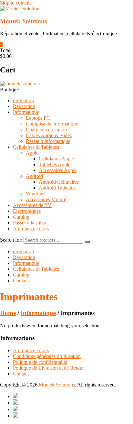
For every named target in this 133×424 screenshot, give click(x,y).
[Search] (87, 242)
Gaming (21, 217)
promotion (23, 100)
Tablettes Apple (54, 164)
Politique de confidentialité (40, 362)
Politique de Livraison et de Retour (48, 368)
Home (8, 313)
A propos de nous (31, 228)
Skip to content (15, 2)
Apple (32, 153)
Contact (21, 280)
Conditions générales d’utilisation (47, 356)
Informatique (26, 112)
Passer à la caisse (30, 222)
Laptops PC (38, 118)
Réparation (24, 106)
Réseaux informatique (48, 141)
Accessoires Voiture (46, 199)
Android (34, 176)
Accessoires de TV (32, 205)
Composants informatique (52, 123)
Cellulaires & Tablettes (36, 147)
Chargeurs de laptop (46, 129)
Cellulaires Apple (56, 158)
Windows (35, 193)
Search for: (11, 240)
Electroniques (27, 211)
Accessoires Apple (58, 170)
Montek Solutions (23, 21)
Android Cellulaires (59, 182)
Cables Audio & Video (49, 135)
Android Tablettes (57, 187)
